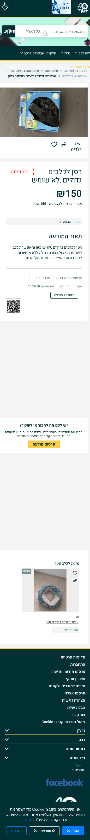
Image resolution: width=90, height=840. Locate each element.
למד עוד (27, 820)
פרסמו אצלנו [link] (75, 693)
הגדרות (16, 831)
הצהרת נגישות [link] (73, 700)
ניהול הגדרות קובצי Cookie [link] (63, 722)
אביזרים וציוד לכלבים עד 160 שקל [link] (57, 203)
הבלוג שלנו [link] (76, 708)
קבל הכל (73, 831)
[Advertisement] (45, 369)
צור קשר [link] (78, 715)
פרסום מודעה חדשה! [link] (68, 672)
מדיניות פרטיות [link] (73, 657)
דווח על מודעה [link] (64, 295)
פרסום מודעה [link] (44, 444)
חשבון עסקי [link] (75, 679)
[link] (5, 6)
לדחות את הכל (44, 831)
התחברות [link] (77, 664)
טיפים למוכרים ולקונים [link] (67, 686)
